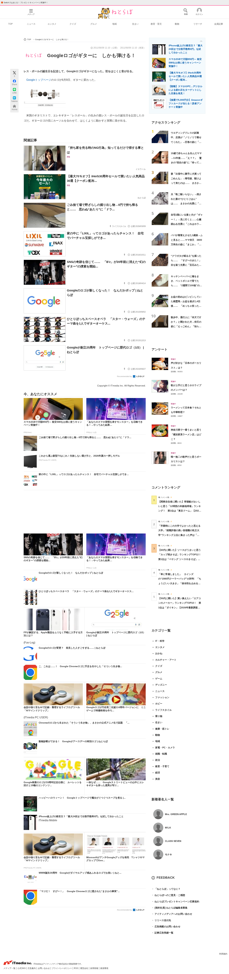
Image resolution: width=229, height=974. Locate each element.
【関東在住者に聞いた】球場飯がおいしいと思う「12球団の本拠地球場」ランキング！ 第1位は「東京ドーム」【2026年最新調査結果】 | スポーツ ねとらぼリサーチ (179, 510)
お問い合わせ (44, 968)
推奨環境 (104, 968)
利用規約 (223, 954)
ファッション (162, 697)
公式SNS (21, 968)
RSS (76, 968)
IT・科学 (159, 641)
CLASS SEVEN (173, 841)
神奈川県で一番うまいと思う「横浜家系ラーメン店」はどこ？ (186, 434)
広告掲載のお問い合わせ (166, 926)
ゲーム (158, 678)
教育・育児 (156, 24)
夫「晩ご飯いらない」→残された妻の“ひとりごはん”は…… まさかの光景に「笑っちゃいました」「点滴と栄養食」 (186, 203)
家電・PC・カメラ (165, 747)
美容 (157, 779)
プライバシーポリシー (62, 968)
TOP (10, 24)
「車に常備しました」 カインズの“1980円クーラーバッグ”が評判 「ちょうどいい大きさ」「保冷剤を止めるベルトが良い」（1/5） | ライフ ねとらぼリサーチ (179, 583)
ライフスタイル (163, 710)
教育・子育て (162, 766)
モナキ (168, 854)
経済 (157, 772)
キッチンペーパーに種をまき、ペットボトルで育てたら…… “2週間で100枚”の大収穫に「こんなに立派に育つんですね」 (186, 285)
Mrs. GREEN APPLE (176, 814)
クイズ (73, 24)
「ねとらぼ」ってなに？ (166, 889)
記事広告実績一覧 (162, 932)
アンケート (159, 349)
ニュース (31, 24)
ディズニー (161, 684)
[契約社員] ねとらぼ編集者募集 (169, 907)
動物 (177, 24)
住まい (135, 24)
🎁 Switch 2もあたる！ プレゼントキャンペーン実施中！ (24, 3)
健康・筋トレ (162, 728)
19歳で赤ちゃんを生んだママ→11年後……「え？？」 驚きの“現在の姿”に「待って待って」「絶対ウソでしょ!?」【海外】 (186, 162)
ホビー (158, 703)
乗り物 (158, 716)
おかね (158, 653)
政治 (157, 760)
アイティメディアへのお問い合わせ (172, 914)
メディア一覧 (9, 968)
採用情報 (94, 968)
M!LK (168, 827)
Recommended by (124, 376)
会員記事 (218, 24)
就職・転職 (161, 753)
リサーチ (197, 24)
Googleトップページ (38, 79)
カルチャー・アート (165, 659)
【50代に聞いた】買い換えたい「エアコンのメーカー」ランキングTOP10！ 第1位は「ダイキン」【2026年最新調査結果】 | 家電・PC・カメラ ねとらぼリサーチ (179, 607)
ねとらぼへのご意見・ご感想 (168, 895)
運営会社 (84, 968)
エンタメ (52, 24)
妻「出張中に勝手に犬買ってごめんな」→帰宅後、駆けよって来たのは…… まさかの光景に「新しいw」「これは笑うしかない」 (186, 182)
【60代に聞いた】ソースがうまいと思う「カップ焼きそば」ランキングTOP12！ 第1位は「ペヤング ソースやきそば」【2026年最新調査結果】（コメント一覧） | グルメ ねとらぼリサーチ (180, 559)
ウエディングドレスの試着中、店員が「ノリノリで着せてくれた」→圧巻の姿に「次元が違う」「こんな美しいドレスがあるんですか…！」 (186, 141)
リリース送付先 (161, 920)
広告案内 (32, 968)
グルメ (93, 24)
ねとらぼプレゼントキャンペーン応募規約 (175, 901)
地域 (114, 24)
